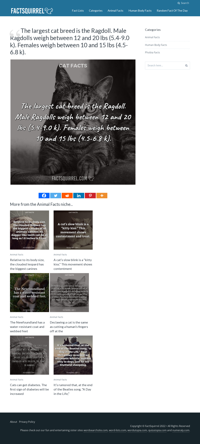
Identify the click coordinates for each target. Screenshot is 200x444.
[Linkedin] (78, 195)
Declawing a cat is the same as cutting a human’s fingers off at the (69, 326)
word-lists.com (117, 430)
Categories (95, 10)
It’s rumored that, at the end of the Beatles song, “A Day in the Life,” (73, 389)
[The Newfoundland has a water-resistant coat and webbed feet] (29, 292)
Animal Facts (115, 10)
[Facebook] (44, 195)
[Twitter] (55, 195)
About (13, 421)
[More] (101, 195)
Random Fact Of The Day (172, 10)
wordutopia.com (137, 430)
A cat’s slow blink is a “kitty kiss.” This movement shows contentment (73, 264)
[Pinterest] (90, 195)
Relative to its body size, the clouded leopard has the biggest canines (27, 264)
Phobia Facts (152, 52)
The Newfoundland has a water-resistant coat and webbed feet (27, 326)
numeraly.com (180, 430)
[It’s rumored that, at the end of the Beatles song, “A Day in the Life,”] (73, 355)
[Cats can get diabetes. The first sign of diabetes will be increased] (29, 355)
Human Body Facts (140, 10)
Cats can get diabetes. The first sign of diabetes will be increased (29, 389)
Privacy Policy (27, 421)
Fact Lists (78, 10)
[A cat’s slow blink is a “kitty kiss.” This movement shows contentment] (73, 230)
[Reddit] (67, 195)
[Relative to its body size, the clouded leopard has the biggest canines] (29, 230)
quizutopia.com (157, 430)
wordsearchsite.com (96, 430)
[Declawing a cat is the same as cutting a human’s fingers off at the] (69, 292)
